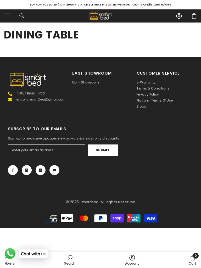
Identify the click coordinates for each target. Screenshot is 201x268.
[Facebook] (13, 170)
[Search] (22, 16)
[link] (70, 260)
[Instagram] (27, 170)
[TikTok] (41, 170)
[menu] (7, 16)
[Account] (179, 16)
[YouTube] (54, 170)
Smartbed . (90, 202)
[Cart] (194, 16)
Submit (102, 150)
